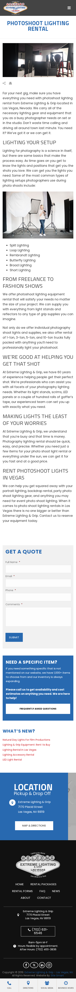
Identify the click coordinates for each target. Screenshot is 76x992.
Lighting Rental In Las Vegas (19, 749)
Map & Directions (34, 825)
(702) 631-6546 (40, 931)
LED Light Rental (12, 759)
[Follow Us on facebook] (26, 965)
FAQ (42, 891)
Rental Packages (43, 884)
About (25, 898)
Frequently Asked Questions (38, 708)
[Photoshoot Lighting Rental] (38, 60)
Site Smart (57, 975)
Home (19, 884)
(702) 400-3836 (46, 949)
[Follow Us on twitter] (34, 965)
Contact (44, 898)
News (56, 891)
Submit (14, 637)
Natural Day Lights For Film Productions (26, 739)
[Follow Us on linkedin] (42, 965)
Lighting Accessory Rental (18, 754)
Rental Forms (22, 891)
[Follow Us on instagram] (49, 965)
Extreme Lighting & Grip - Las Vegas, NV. (49, 972)
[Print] (12, 83)
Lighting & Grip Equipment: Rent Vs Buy (26, 744)
